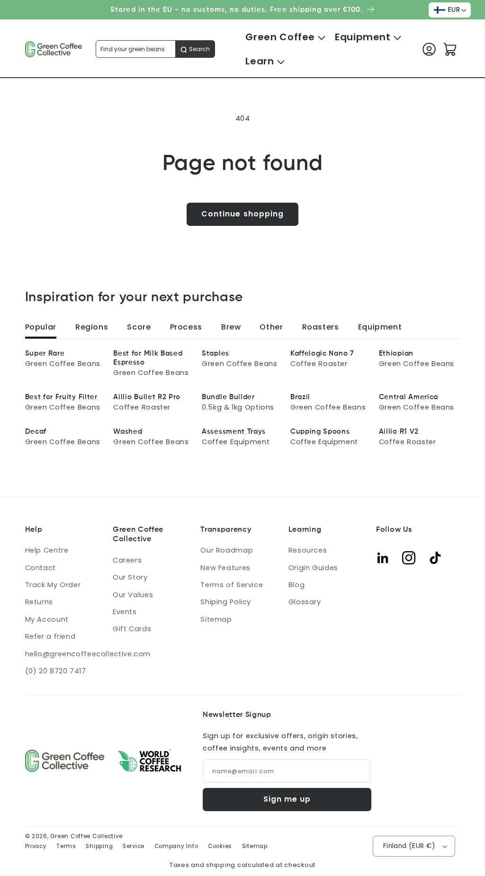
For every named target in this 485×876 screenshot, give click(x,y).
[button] (280, 37)
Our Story (130, 577)
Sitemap (216, 619)
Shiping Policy (225, 602)
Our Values (133, 594)
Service (133, 846)
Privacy (36, 846)
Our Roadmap (226, 550)
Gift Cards (132, 629)
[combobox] (155, 49)
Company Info (176, 846)
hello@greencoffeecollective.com (88, 654)
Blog (296, 585)
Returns (39, 602)
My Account (47, 619)
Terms (66, 846)
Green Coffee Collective (86, 836)
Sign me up (287, 799)
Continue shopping (242, 213)
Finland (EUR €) (409, 845)
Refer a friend (50, 636)
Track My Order (53, 585)
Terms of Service (231, 585)
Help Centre (47, 550)
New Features (225, 567)
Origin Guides (313, 567)
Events (125, 612)
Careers (127, 560)
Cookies (220, 846)
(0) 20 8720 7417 (55, 671)
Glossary (304, 602)
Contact (40, 567)
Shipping (99, 846)
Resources (307, 550)
